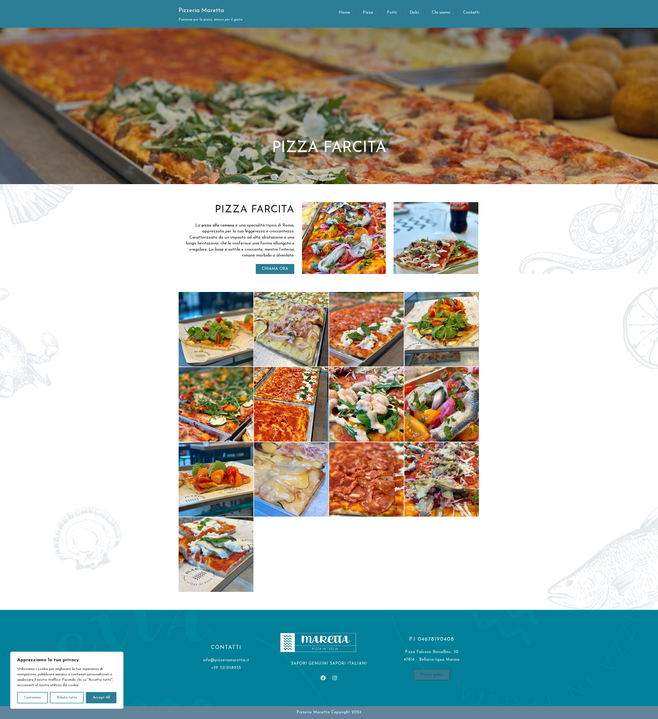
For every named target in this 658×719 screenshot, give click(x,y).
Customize (32, 697)
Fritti (392, 13)
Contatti (471, 13)
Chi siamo (441, 13)
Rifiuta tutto (67, 697)
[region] (66, 680)
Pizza (368, 13)
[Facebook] (323, 678)
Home (344, 13)
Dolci (414, 13)
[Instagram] (335, 678)
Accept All (101, 697)
